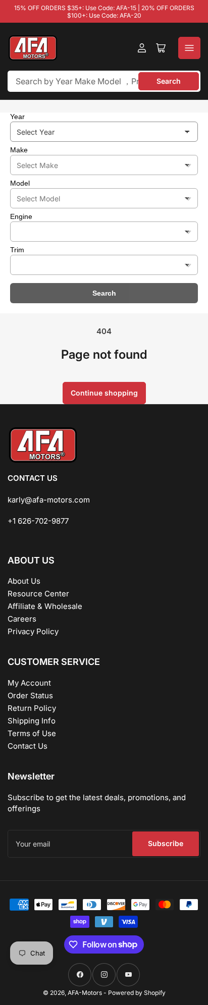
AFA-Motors (85, 992)
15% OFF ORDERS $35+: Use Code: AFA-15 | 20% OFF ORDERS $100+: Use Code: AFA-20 (104, 11)
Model (20, 183)
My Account (29, 683)
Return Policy (32, 708)
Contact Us (27, 746)
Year (17, 117)
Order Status (30, 695)
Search (169, 81)
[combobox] (104, 81)
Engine (21, 216)
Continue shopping (104, 392)
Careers (22, 619)
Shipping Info (32, 720)
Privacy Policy (33, 631)
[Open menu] (189, 48)
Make (19, 150)
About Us (24, 581)
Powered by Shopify (137, 992)
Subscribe (165, 843)
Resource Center (38, 593)
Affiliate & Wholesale (45, 606)
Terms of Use (32, 733)
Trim (17, 250)
